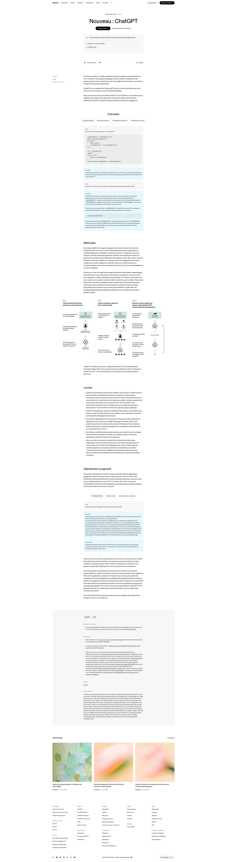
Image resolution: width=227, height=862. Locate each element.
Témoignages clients (107, 818)
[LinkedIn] (60, 857)
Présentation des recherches (60, 812)
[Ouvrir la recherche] (111, 3)
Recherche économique (58, 815)
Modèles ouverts (106, 836)
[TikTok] (71, 857)
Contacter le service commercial (110, 825)
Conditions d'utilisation (158, 833)
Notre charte (130, 812)
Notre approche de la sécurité (60, 838)
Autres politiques (156, 839)
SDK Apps (105, 833)
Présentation (80, 833)
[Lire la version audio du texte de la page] (85, 62)
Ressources (105, 815)
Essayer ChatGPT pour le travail (121, 28)
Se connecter (152, 3)
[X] (53, 857)
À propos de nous (131, 809)
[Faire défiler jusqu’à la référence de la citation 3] (100, 674)
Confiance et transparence (59, 847)
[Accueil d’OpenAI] (55, 3)
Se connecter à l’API (83, 836)
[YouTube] (56, 857)
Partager (141, 62)
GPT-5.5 (54, 826)
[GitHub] (64, 857)
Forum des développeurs (109, 846)
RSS (153, 825)
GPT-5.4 (54, 830)
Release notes (91, 47)
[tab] (88, 120)
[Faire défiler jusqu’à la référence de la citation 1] (111, 641)
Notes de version (81, 825)
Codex (79, 822)
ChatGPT (87, 617)
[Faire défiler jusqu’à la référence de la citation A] (137, 629)
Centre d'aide (131, 827)
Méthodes (54, 76)
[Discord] (74, 857)
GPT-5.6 (54, 823)
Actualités (129, 818)
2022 (94, 617)
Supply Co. (154, 815)
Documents (81, 839)
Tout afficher (171, 738)
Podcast (154, 822)
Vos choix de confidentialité (122, 857)
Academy (154, 812)
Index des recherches (58, 809)
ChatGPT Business (82, 812)
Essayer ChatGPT (168, 3)
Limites (54, 79)
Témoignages (155, 809)
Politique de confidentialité (159, 836)
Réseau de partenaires (108, 822)
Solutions (104, 812)
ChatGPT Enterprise (83, 815)
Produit (119, 14)
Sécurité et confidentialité (59, 844)
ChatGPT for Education (84, 819)
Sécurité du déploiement (59, 841)
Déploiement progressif (58, 82)
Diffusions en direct (157, 818)
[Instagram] (67, 857)
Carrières (129, 815)
